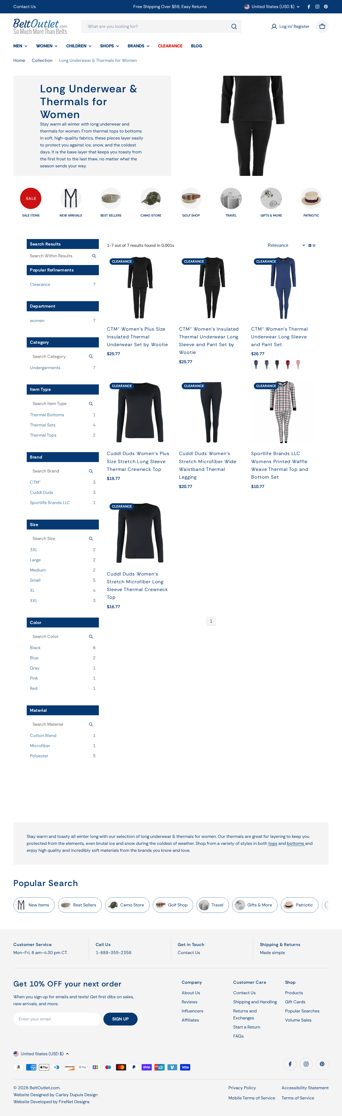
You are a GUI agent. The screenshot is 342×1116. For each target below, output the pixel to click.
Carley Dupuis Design (77, 1095)
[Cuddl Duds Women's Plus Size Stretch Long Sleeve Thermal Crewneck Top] (139, 412)
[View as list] (314, 245)
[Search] (234, 26)
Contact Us (24, 6)
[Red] (288, 364)
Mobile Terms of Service (251, 1098)
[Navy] (256, 364)
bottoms (296, 843)
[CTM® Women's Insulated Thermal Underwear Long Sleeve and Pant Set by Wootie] (211, 288)
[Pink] (298, 364)
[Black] (277, 364)
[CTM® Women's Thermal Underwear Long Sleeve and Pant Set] (283, 288)
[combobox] (161, 26)
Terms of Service (298, 1098)
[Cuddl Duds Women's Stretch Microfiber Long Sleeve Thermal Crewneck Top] (139, 533)
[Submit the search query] (94, 256)
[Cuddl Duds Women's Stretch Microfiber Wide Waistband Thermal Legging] (211, 412)
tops (272, 843)
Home (19, 60)
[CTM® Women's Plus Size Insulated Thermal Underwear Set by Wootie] (139, 288)
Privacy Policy (242, 1088)
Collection (42, 60)
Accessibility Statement (305, 1088)
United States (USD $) (273, 6)
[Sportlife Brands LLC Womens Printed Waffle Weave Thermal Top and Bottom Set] (283, 412)
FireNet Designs (74, 1101)
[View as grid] (310, 245)
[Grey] (266, 364)
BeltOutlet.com (45, 1088)
